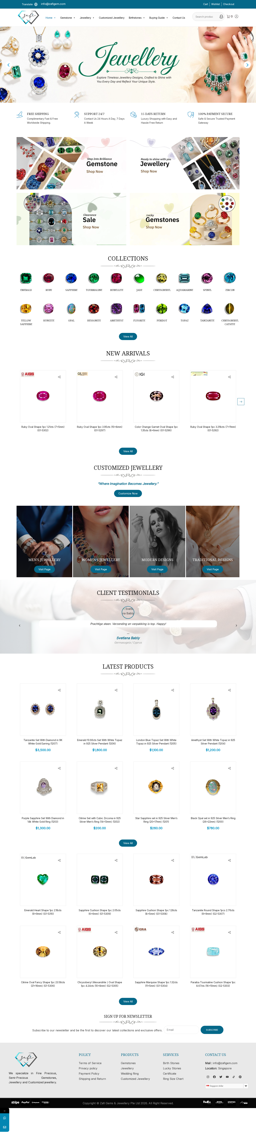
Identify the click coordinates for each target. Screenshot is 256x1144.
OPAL (71, 320)
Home (49, 17)
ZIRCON (230, 290)
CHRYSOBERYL (162, 290)
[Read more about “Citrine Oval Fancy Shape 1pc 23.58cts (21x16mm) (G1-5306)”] (51, 971)
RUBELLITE (116, 290)
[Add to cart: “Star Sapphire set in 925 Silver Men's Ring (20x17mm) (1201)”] (165, 807)
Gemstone (66, 17)
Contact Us (179, 17)
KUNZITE (48, 320)
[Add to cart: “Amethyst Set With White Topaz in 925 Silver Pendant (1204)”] (221, 729)
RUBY (49, 290)
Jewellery (85, 17)
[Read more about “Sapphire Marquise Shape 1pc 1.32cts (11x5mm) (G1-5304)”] (165, 971)
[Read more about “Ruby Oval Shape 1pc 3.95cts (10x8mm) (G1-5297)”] (108, 416)
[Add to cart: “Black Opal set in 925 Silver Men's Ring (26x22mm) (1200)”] (221, 807)
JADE (139, 290)
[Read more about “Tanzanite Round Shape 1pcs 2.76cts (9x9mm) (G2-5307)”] (221, 899)
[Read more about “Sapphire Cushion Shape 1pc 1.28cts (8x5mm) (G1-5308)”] (165, 899)
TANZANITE (207, 320)
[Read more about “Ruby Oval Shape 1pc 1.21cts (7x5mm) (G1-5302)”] (51, 416)
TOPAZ (185, 320)
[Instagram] (208, 1077)
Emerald (26, 290)
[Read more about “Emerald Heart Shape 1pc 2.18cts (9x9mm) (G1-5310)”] (51, 899)
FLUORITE (139, 320)
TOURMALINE (94, 290)
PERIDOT (162, 320)
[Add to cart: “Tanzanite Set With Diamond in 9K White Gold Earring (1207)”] (51, 729)
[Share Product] (59, 377)
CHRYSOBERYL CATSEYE (230, 322)
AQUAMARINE (184, 290)
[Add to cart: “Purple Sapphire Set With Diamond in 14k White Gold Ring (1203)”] (51, 807)
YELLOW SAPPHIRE (26, 322)
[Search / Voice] (221, 16)
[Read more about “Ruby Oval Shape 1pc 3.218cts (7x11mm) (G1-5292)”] (221, 416)
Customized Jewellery (112, 17)
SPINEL (207, 290)
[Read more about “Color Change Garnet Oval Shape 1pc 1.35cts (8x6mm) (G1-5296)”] (165, 416)
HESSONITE (94, 320)
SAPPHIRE (71, 290)
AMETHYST (116, 320)
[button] (240, 401)
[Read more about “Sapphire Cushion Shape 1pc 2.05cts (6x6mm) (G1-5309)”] (108, 899)
